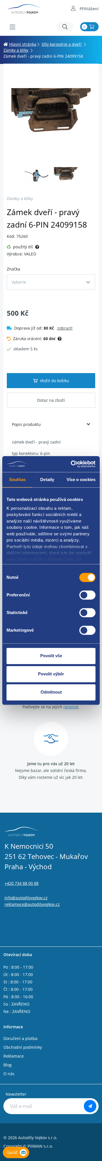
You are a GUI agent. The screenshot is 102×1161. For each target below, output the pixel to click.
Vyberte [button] (19, 282)
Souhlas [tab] (17, 479)
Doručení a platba (20, 1038)
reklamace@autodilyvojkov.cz (32, 904)
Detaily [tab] (47, 479)
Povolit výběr (51, 673)
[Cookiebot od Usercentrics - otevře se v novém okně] (71, 464)
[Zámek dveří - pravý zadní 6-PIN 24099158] (51, 114)
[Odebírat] (90, 1106)
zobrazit (65, 328)
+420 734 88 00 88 (22, 883)
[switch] (87, 595)
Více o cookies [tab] (81, 479)
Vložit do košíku (54, 380)
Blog (7, 1065)
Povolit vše (51, 655)
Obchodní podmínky (22, 1047)
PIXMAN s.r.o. (40, 1146)
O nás (8, 1073)
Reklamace (13, 1056)
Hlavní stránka (22, 44)
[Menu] (12, 27)
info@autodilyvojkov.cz (26, 897)
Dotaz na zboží (51, 400)
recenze (70, 707)
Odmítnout (51, 692)
